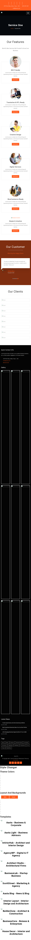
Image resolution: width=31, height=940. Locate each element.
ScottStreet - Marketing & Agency (16, 884)
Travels (3, 748)
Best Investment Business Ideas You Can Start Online (14, 727)
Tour (28, 745)
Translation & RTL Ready (16, 102)
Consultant (26, 742)
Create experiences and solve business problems (13, 722)
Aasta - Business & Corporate (16, 824)
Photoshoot (22, 745)
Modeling (16, 745)
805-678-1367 (25, 6)
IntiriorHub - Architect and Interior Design (16, 844)
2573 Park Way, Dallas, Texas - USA (12, 6)
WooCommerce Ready (15, 199)
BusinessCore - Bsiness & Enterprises (16, 922)
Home (12, 28)
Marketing (10, 745)
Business (12, 742)
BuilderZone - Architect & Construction (16, 912)
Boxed (13, 797)
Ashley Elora (11, 271)
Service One (17, 28)
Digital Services (15, 167)
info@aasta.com (16, 8)
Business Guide (19, 742)
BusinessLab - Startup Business (16, 874)
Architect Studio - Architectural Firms (16, 864)
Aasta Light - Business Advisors (16, 834)
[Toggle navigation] (28, 13)
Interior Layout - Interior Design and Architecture (16, 902)
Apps (3, 742)
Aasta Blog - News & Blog (16, 893)
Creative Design (15, 135)
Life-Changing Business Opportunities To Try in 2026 (14, 732)
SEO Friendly (15, 70)
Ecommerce (4, 745)
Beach (7, 742)
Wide (5, 797)
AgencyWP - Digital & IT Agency (16, 854)
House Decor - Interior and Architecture (16, 932)
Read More (15, 79)
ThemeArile (15, 760)
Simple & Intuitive (15, 221)
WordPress (9, 748)
